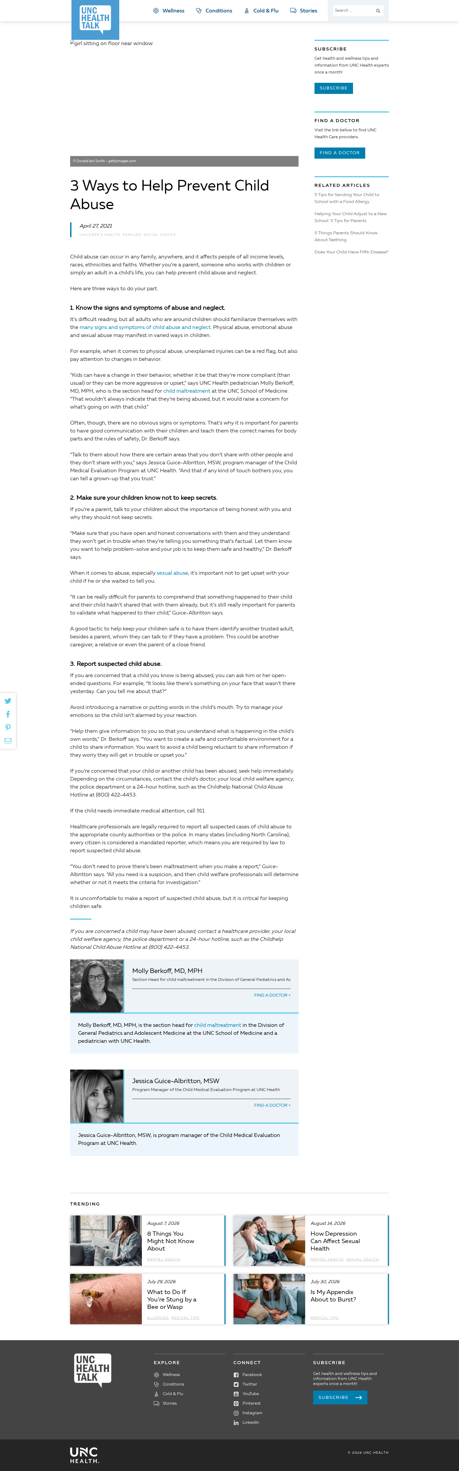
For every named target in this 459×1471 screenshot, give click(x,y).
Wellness (173, 11)
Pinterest (252, 1403)
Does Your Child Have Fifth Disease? (351, 252)
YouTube (251, 1394)
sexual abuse (172, 573)
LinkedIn (251, 1423)
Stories (308, 11)
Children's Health (99, 235)
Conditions (219, 11)
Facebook (252, 1375)
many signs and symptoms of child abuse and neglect (145, 327)
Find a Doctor (271, 995)
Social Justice (160, 235)
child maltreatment (186, 391)
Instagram (252, 1413)
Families (132, 235)
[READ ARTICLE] (147, 1240)
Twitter (250, 1384)
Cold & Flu (266, 11)
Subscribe (334, 88)
